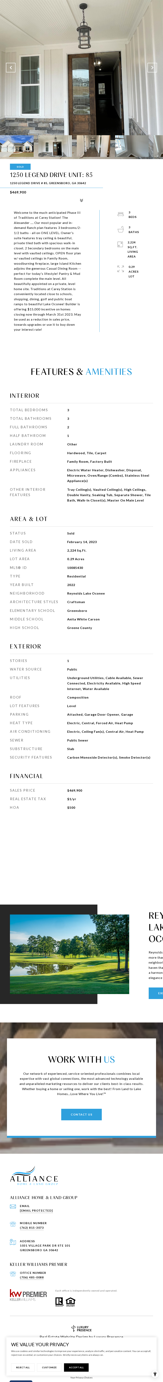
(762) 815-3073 (32, 1227)
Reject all (23, 1367)
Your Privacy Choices (81, 1377)
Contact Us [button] (81, 1114)
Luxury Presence (108, 1337)
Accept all (76, 1367)
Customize (49, 1367)
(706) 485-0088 (32, 1277)
